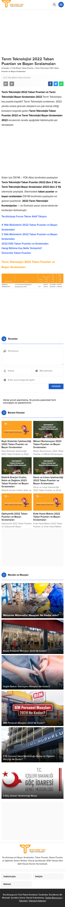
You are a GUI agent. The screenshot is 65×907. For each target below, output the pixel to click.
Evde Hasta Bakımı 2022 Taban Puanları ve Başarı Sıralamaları (46, 516)
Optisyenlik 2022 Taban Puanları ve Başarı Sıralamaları (15, 516)
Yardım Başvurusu (53, 897)
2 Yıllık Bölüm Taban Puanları (22, 68)
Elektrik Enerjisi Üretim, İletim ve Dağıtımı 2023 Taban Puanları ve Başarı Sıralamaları (15, 482)
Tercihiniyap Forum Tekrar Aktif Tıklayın (24, 216)
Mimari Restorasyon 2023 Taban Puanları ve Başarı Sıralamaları (47, 444)
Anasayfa (5, 68)
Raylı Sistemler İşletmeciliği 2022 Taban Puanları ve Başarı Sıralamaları (16, 444)
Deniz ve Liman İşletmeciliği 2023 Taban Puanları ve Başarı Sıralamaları (48, 480)
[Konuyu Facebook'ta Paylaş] (50, 83)
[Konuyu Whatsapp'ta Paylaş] (61, 83)
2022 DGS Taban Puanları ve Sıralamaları (25, 243)
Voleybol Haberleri (37, 901)
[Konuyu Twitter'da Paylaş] (56, 83)
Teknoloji (23, 901)
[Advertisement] (32, 152)
